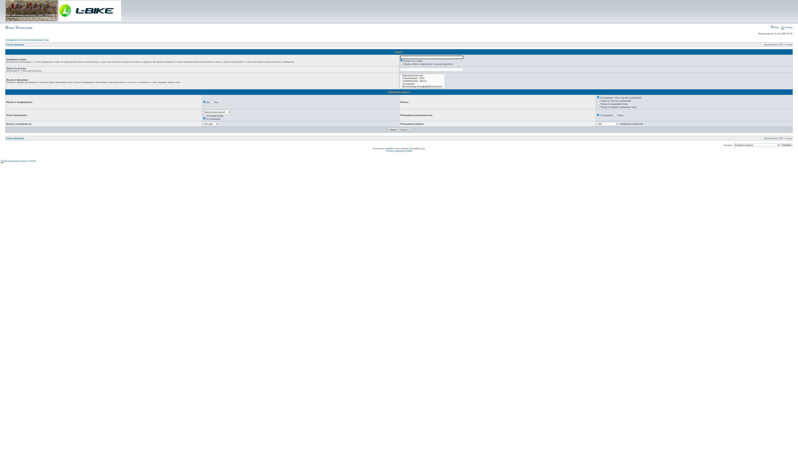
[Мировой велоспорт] (422, 75)
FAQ (776, 27)
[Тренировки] (422, 84)
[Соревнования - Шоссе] (422, 81)
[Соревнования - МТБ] (422, 78)
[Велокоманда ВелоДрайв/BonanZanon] (422, 86)
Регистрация (25, 28)
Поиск (788, 27)
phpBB (388, 148)
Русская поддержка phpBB (399, 151)
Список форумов (15, 44)
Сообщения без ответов (18, 40)
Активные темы (40, 40)
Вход (11, 28)
